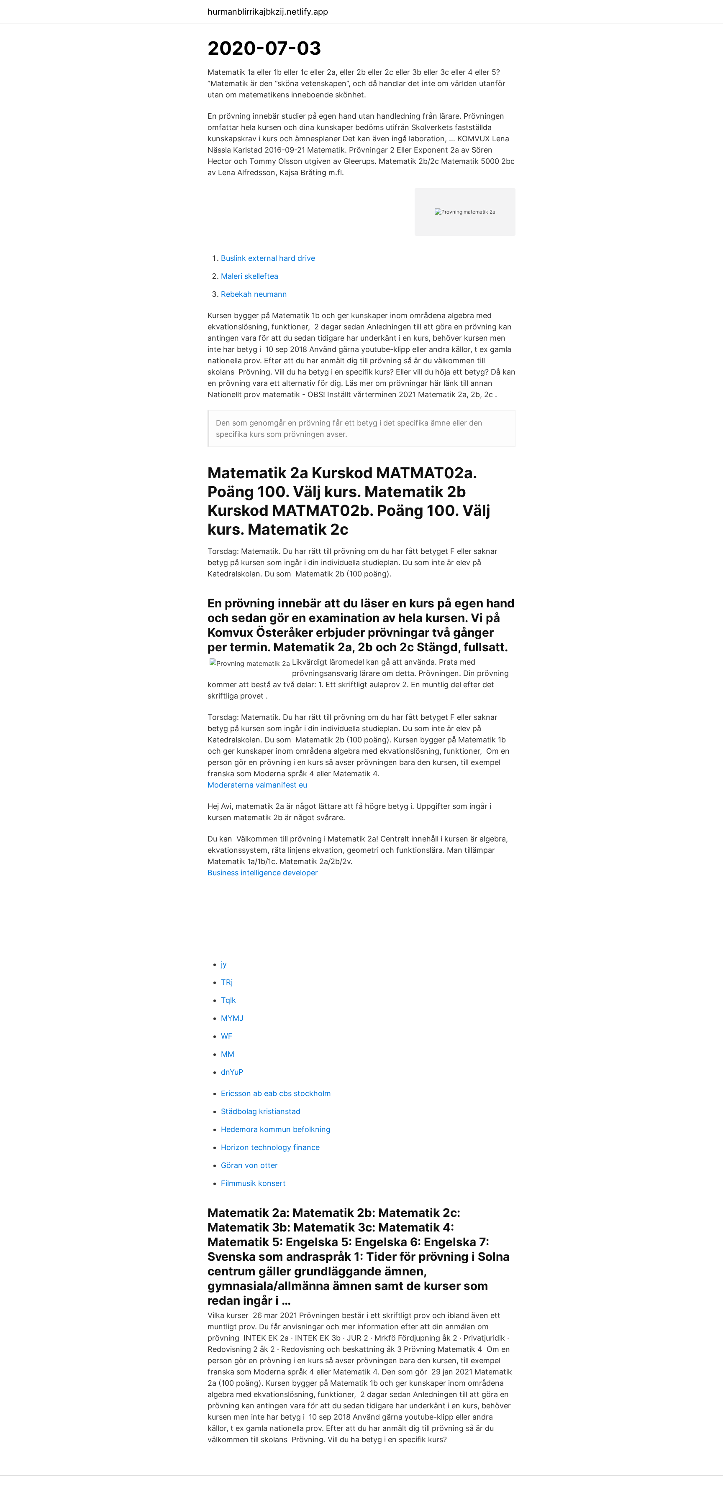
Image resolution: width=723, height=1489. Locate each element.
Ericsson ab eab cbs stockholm (276, 1093)
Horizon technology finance (270, 1147)
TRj (227, 982)
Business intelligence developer (263, 872)
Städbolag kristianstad (260, 1111)
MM (227, 1054)
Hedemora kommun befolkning (276, 1129)
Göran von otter (249, 1165)
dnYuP (232, 1072)
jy (224, 964)
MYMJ (232, 1018)
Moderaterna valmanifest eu (257, 784)
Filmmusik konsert (253, 1183)
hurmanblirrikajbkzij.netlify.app (268, 12)
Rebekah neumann (254, 294)
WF (227, 1036)
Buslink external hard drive (268, 258)
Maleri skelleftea (249, 276)
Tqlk (228, 1000)
